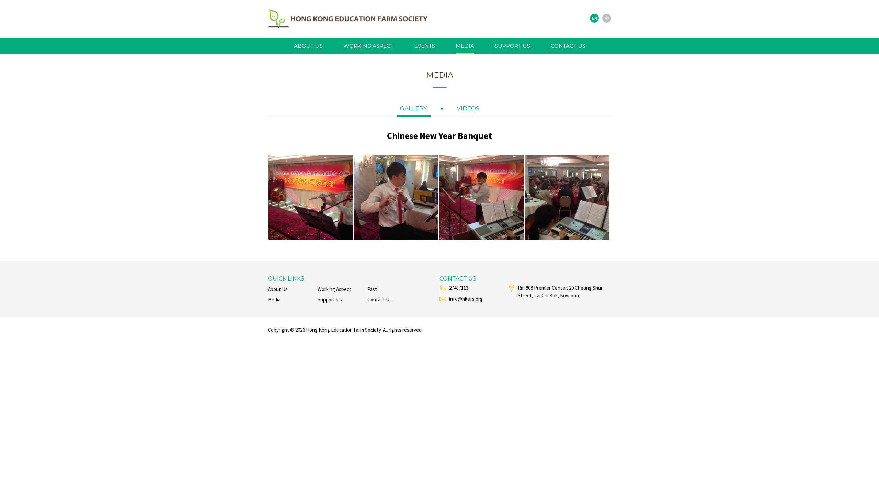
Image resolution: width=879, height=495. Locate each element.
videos (468, 108)
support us (512, 46)
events (424, 46)
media (465, 46)
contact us (568, 46)
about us (308, 46)
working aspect (368, 46)
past (372, 289)
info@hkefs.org (466, 299)
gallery (413, 108)
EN (594, 18)
